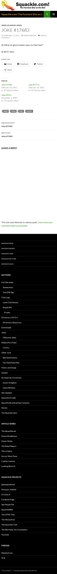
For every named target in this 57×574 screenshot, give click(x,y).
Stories (4, 408)
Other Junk (6, 352)
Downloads (6, 327)
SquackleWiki (7, 509)
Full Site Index (7, 282)
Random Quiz (7, 264)
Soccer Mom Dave (9, 456)
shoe (14, 111)
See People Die (7, 504)
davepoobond (29, 35)
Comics (6, 347)
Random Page (7, 243)
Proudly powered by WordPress (25, 571)
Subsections (8, 287)
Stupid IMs (7, 307)
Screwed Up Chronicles (11, 377)
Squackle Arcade (8, 398)
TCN (3, 558)
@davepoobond (8, 484)
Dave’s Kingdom (10, 383)
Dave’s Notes (6, 441)
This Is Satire (6, 451)
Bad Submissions (10, 357)
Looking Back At (8, 466)
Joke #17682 (8, 124)
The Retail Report (8, 446)
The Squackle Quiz (9, 413)
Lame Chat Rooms (10, 302)
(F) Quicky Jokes (14, 25)
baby (6, 111)
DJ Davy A (5, 494)
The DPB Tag (8, 292)
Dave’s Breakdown (9, 436)
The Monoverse (8, 519)
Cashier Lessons (8, 461)
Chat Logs (5, 297)
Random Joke (7, 254)
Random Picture (8, 259)
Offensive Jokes (9, 337)
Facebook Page (7, 499)
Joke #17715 (33, 84)
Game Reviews (9, 388)
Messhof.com (7, 553)
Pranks (7, 312)
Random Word (8, 248)
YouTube (5, 534)
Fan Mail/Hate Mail (11, 362)
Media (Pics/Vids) (8, 342)
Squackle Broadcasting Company (15, 403)
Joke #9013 (6, 95)
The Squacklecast (8, 431)
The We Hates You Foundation (14, 529)
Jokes (4, 25)
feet (21, 111)
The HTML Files (8, 514)
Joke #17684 (6, 134)
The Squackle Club (9, 524)
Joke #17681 (6, 84)
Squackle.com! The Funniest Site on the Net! (22, 14)
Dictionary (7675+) (9, 317)
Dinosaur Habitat (8, 489)
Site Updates (6, 393)
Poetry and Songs (8, 367)
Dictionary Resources (12, 322)
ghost (29, 111)
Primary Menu (53, 14)
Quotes (4, 372)
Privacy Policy (6, 571)
